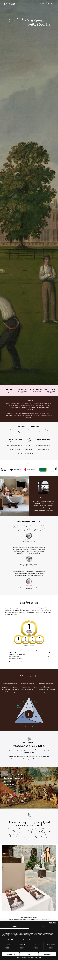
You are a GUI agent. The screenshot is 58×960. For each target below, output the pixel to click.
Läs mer (29, 435)
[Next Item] (53, 469)
